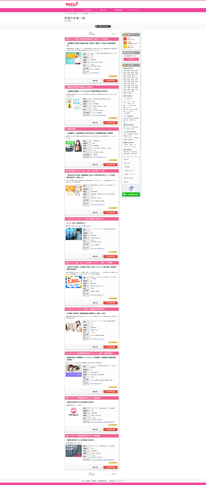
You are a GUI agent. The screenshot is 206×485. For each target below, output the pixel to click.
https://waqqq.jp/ (95, 72)
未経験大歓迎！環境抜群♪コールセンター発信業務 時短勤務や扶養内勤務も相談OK (91, 358)
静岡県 (132, 79)
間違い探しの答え (128, 178)
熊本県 (124, 91)
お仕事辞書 (127, 166)
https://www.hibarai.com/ (96, 383)
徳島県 (128, 87)
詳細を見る (95, 80)
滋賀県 (128, 81)
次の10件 (113, 33)
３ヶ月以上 (133, 146)
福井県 (132, 77)
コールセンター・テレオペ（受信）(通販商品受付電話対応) (85, 309)
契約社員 (128, 128)
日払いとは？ (127, 163)
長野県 (124, 79)
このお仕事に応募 (110, 80)
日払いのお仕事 (130, 38)
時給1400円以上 (126, 151)
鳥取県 (124, 85)
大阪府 (136, 81)
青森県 (128, 70)
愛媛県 (136, 87)
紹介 (124, 128)
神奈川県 (129, 76)
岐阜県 (128, 79)
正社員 (132, 128)
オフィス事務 (126, 98)
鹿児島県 (125, 92)
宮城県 (136, 70)
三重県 (124, 81)
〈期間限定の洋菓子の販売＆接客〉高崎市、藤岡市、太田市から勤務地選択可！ (91, 44)
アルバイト (128, 127)
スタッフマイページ (134, 10)
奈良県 (128, 83)
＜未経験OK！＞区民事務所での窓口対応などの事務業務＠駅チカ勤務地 (90, 133)
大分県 (128, 91)
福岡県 (128, 89)
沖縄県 (129, 92)
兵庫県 (124, 83)
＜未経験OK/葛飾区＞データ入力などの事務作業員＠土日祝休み (87, 91)
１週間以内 (125, 144)
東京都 (124, 76)
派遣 (124, 127)
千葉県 (136, 74)
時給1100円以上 (134, 151)
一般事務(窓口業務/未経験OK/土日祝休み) (79, 87)
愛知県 (136, 79)
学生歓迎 (125, 139)
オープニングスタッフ (128, 137)
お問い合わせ (112, 481)
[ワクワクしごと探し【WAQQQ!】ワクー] (72, 4)
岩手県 (132, 70)
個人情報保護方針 (102, 481)
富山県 (124, 77)
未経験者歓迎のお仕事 (132, 42)
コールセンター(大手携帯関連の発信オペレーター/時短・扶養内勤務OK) (89, 353)
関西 (127, 120)
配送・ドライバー (127, 107)
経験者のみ (130, 139)
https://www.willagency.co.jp (99, 115)
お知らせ (126, 181)
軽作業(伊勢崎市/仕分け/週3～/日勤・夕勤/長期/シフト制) (85, 171)
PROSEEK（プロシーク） (130, 174)
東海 (124, 120)
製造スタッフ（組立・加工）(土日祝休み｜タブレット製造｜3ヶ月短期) (89, 262)
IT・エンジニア (126, 99)
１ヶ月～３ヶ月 (126, 146)
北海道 (124, 70)
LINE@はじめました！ (129, 170)
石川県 (128, 77)
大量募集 (136, 137)
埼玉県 (132, 74)
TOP (72, 10)
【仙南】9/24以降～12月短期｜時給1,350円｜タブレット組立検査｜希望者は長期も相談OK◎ (92, 268)
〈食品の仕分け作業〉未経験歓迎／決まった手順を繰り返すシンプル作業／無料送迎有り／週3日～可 (91, 176)
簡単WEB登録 (118, 10)
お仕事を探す (87, 10)
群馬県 (128, 74)
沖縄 (124, 121)
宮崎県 (132, 91)
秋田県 (124, 72)
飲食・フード (126, 105)
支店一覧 (103, 10)
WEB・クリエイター (127, 101)
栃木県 (124, 74)
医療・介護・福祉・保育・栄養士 (130, 109)
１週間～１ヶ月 (132, 144)
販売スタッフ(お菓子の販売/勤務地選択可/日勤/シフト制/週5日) (87, 39)
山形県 (128, 72)
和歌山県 (133, 83)
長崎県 (136, 89)
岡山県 (132, 85)
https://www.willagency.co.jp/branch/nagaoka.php (102, 421)
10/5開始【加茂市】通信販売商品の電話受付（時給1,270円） (86, 313)
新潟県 (133, 76)
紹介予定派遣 (135, 127)
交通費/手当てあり (127, 135)
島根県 (128, 85)
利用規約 (94, 481)
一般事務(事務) (71, 129)
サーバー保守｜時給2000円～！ (77, 223)
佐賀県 (132, 89)
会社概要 (87, 481)
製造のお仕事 (131, 46)
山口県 (124, 87)
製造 (135, 105)
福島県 (132, 72)
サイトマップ (120, 481)
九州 (135, 120)
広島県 (136, 85)
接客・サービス (131, 103)
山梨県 (136, 77)
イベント (125, 103)
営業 (131, 98)
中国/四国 (131, 120)
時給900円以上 (134, 153)
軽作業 (131, 105)
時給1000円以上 (126, 153)
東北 (128, 118)
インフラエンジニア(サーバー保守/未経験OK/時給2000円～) (85, 219)
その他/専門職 (126, 113)
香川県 (132, 87)
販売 (133, 101)
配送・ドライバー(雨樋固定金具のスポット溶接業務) (83, 398)
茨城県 (136, 72)
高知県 (124, 89)
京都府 (132, 81)
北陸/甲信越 (135, 118)
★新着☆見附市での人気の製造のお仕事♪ (80, 402)
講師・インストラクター (128, 111)
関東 (131, 118)
